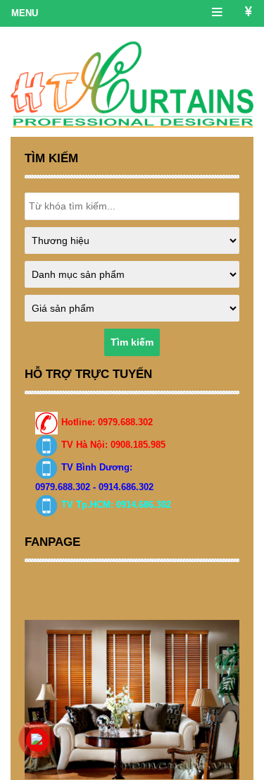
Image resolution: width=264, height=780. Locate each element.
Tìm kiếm (132, 342)
